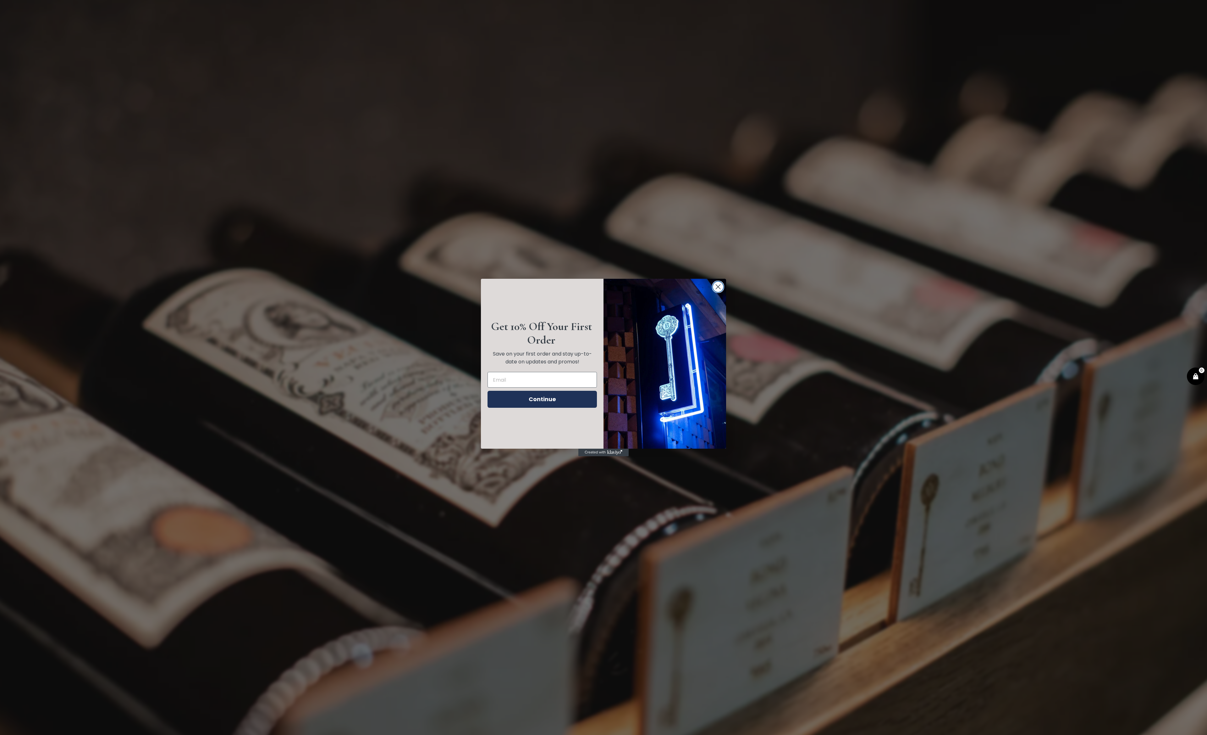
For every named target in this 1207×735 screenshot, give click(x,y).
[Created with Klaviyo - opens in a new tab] (603, 452)
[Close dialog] (718, 286)
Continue (542, 399)
